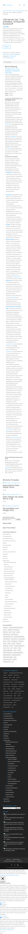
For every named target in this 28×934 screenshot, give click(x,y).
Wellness (15, 659)
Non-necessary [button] (3, 916)
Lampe (9, 643)
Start (4, 10)
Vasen (15, 650)
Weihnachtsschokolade (8, 657)
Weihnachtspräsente (9, 573)
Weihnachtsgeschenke (9, 571)
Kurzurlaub (21, 641)
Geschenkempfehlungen (19, 636)
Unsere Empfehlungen (7, 650)
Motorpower (5, 645)
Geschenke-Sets (6, 634)
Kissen (4, 641)
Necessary (4, 904)
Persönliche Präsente (11, 156)
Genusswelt (9, 194)
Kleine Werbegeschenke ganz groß (14, 457)
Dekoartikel (10, 629)
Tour (11, 648)
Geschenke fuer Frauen (8, 636)
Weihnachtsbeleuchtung (10, 562)
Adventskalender (8, 612)
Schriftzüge (7, 592)
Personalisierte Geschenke (9, 540)
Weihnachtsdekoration (18, 10)
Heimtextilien (8, 584)
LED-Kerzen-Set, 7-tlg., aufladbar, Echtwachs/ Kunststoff (12, 71)
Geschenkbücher (7, 534)
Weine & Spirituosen (7, 659)
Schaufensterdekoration (9, 608)
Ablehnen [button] (8, 875)
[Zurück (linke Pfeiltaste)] (0, 933)
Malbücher (5, 554)
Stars (8, 648)
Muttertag (5, 547)
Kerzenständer (22, 639)
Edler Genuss (16, 629)
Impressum (19, 861)
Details (6, 47)
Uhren (19, 648)
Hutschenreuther (8, 617)
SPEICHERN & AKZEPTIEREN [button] (6, 929)
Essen (10, 632)
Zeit (12, 661)
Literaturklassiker (7, 545)
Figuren (18, 632)
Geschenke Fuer (14, 634)
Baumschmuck (7, 615)
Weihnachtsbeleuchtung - (11, 581)
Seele (4, 648)
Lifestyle (13, 643)
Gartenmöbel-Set (17, 276)
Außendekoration (9, 590)
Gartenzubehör (9, 344)
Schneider (7, 124)
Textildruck (9, 148)
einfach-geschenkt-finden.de (16, 867)
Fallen (14, 632)
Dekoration (9, 280)
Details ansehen (14, 875)
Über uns (8, 859)
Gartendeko (9, 351)
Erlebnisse (5, 558)
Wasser (19, 650)
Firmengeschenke (7, 536)
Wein (15, 657)
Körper (4, 643)
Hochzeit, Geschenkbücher (9, 552)
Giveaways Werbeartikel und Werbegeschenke (13, 99)
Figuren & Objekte (9, 579)
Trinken (15, 648)
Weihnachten (9, 10)
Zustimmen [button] (2, 875)
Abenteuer (5, 627)
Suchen (18, 519)
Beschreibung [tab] (7, 62)
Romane (5, 543)
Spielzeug (6, 564)
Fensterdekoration (9, 604)
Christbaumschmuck (10, 586)
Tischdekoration (9, 588)
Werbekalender (13, 136)
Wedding (5, 556)
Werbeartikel (6, 621)
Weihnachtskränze (8, 575)
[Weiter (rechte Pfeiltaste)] (2, 933)
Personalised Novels (7, 538)
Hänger (6, 595)
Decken (4, 629)
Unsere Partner (16, 859)
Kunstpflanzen (14, 641)
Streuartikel (9, 172)
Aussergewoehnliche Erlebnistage (16, 627)
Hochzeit (5, 549)
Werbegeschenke (8, 569)
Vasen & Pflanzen (9, 599)
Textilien (8, 224)
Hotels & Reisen (6, 639)
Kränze (6, 597)
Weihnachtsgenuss (8, 567)
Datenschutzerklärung (9, 861)
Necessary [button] (2, 902)
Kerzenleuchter (7, 606)
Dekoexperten (13, 297)
